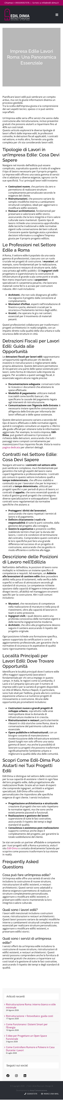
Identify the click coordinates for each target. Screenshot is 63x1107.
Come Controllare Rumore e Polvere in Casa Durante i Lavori (30, 1049)
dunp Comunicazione (38, 1090)
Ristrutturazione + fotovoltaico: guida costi (29, 1016)
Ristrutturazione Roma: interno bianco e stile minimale (31, 1006)
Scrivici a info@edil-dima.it (45, 2)
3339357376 (32, 1093)
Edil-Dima (12, 848)
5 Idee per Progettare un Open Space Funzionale (26, 1037)
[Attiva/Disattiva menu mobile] (57, 14)
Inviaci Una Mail (51, 1093)
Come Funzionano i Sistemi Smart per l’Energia (27, 1026)
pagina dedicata (11, 447)
